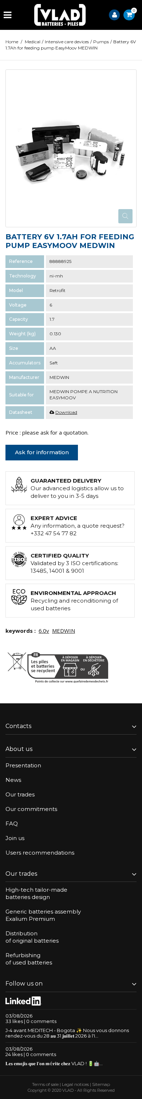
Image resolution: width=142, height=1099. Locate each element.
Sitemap (101, 1084)
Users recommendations (39, 852)
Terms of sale (45, 1084)
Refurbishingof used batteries (28, 959)
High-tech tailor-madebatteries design (36, 893)
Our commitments (31, 809)
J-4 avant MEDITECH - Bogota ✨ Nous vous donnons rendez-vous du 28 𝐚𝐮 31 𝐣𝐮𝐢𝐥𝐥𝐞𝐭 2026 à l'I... (67, 1033)
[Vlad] (60, 15)
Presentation (23, 765)
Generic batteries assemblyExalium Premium (43, 915)
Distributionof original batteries (32, 937)
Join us (14, 838)
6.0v (44, 630)
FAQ (11, 823)
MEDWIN (63, 630)
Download (66, 412)
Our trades (20, 794)
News (13, 779)
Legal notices (75, 1084)
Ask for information (42, 452)
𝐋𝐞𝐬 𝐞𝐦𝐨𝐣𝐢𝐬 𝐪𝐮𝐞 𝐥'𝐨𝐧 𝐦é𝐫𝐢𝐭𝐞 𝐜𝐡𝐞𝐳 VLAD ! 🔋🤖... (54, 1063)
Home (11, 41)
